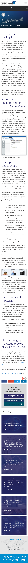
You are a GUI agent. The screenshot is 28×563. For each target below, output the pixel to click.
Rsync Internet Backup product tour (11, 373)
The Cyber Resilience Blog (6, 7)
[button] (27, 9)
